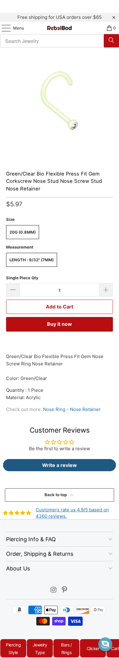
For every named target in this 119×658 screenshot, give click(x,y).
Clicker (93, 648)
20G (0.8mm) (22, 232)
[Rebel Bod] (59, 28)
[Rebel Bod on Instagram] (53, 590)
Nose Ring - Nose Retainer (72, 409)
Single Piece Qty (22, 277)
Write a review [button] (59, 465)
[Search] (111, 40)
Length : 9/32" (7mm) (31, 259)
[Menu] (3, 28)
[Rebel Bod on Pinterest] (64, 590)
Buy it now (59, 324)
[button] (105, 644)
